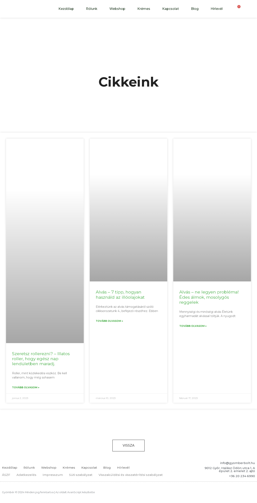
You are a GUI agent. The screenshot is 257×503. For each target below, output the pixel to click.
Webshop (117, 9)
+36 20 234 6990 (242, 476)
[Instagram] (250, 492)
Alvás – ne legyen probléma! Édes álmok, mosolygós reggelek (209, 297)
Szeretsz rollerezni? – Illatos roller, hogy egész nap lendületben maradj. (41, 358)
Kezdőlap (66, 9)
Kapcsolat (170, 9)
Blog (195, 9)
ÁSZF (6, 475)
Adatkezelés (26, 475)
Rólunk (91, 9)
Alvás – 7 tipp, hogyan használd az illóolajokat (120, 294)
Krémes (143, 9)
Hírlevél (217, 9)
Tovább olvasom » (25, 387)
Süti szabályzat (80, 475)
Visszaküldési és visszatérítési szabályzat (131, 475)
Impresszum (53, 475)
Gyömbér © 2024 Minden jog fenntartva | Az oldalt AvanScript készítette (48, 492)
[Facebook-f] (241, 492)
